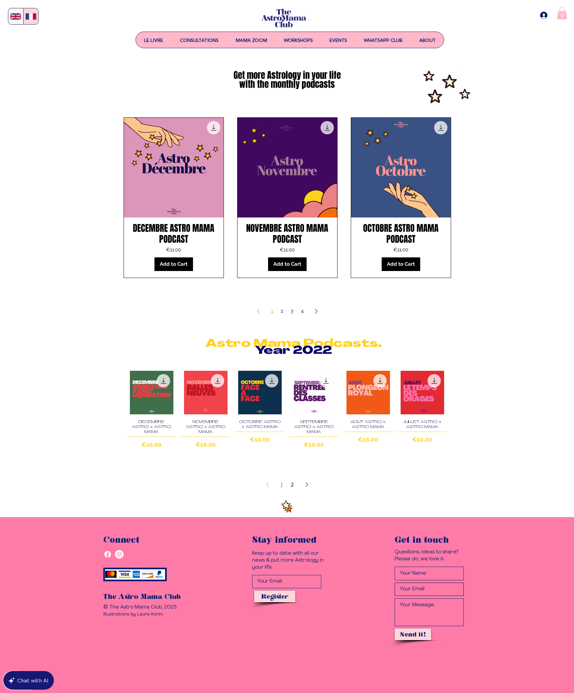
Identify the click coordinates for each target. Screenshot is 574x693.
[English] (15, 16)
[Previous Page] (258, 311)
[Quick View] (151, 392)
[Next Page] (316, 311)
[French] (31, 16)
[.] (543, 15)
